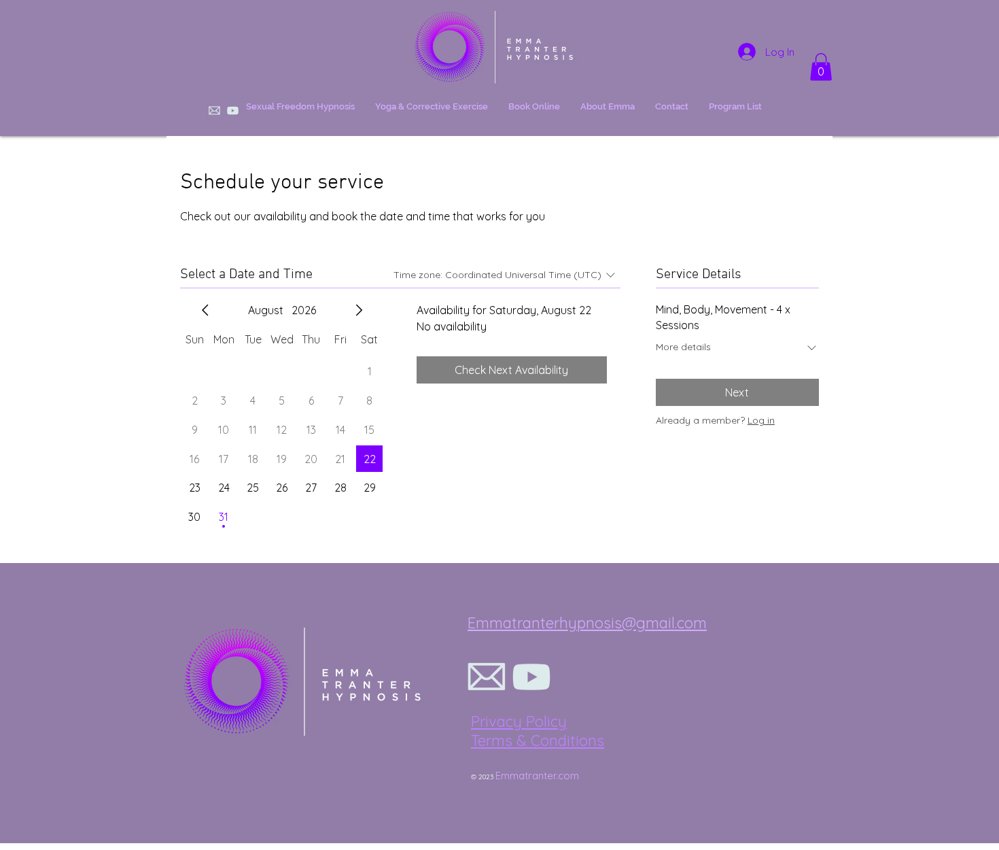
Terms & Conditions (537, 740)
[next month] (359, 310)
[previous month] (205, 310)
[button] (820, 67)
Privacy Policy (519, 721)
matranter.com (544, 775)
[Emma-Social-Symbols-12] (531, 677)
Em (502, 775)
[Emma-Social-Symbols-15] (487, 677)
